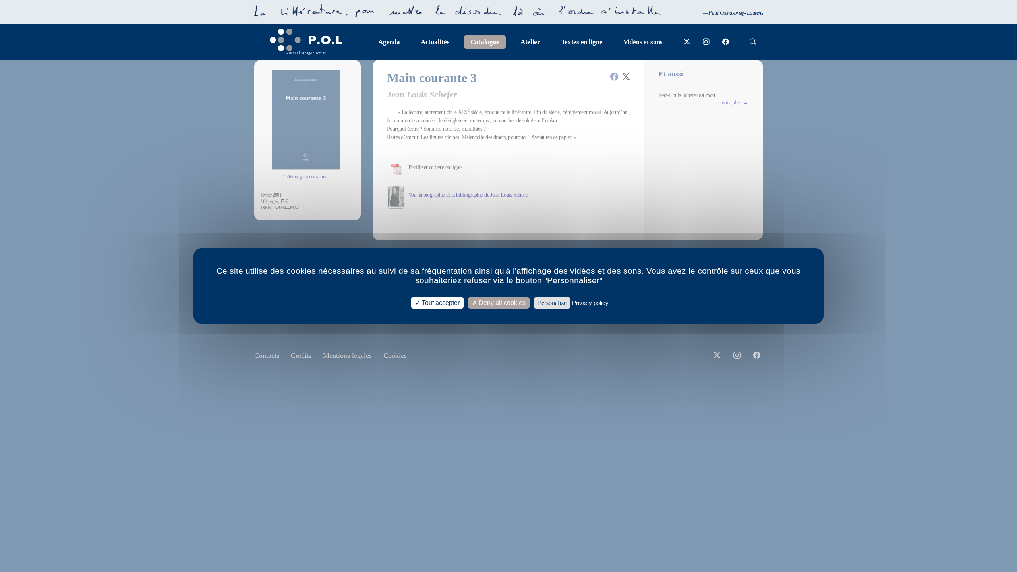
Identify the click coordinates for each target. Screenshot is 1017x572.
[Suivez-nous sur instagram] (706, 42)
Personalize (552, 303)
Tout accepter (440, 303)
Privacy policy (590, 303)
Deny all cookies (501, 303)
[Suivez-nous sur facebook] (725, 42)
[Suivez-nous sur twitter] (687, 42)
